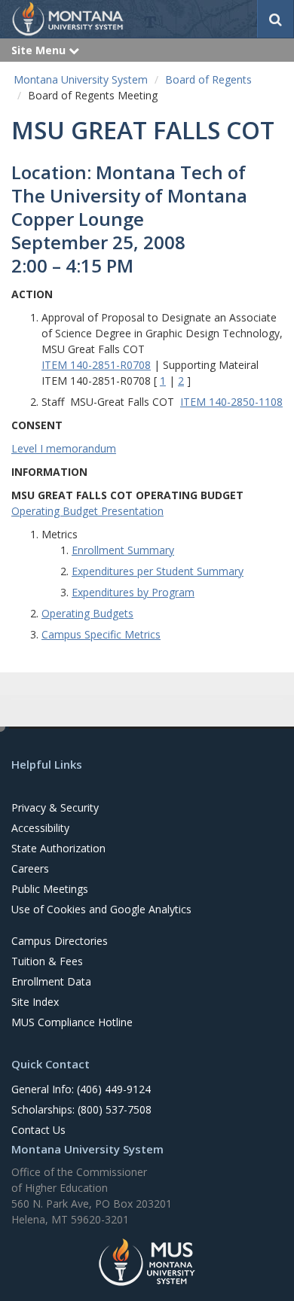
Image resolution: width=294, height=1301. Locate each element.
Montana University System (81, 79)
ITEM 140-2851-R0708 (96, 365)
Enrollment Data (51, 981)
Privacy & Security (55, 807)
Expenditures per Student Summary (157, 571)
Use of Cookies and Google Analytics (101, 909)
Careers (30, 868)
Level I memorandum (63, 448)
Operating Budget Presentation (87, 511)
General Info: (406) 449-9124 (81, 1089)
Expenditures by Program (133, 592)
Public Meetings (49, 889)
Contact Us (38, 1130)
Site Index (35, 1002)
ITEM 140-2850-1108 (231, 402)
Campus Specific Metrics (101, 634)
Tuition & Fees (47, 961)
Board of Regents (208, 79)
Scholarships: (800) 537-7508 (81, 1109)
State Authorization (58, 848)
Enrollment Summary (123, 550)
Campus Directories (59, 941)
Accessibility (40, 828)
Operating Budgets (87, 613)
